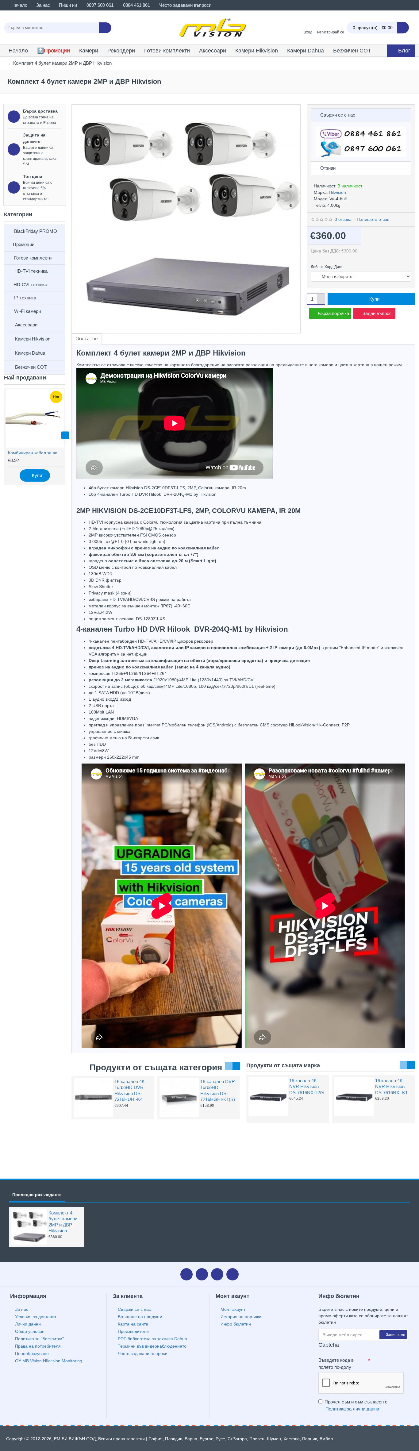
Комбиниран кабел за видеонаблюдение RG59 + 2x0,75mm (36, 452)
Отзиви (328, 168)
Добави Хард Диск (326, 267)
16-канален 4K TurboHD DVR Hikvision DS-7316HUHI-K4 (129, 1090)
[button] (4, 435)
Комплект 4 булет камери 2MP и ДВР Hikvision (62, 1222)
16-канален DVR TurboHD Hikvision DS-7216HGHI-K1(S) (217, 1090)
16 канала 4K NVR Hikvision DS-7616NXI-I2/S (306, 1086)
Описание (86, 338)
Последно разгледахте (37, 1194)
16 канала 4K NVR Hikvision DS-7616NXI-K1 (391, 1086)
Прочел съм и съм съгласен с (356, 1405)
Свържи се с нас (337, 114)
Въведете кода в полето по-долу (336, 1363)
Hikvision (337, 192)
